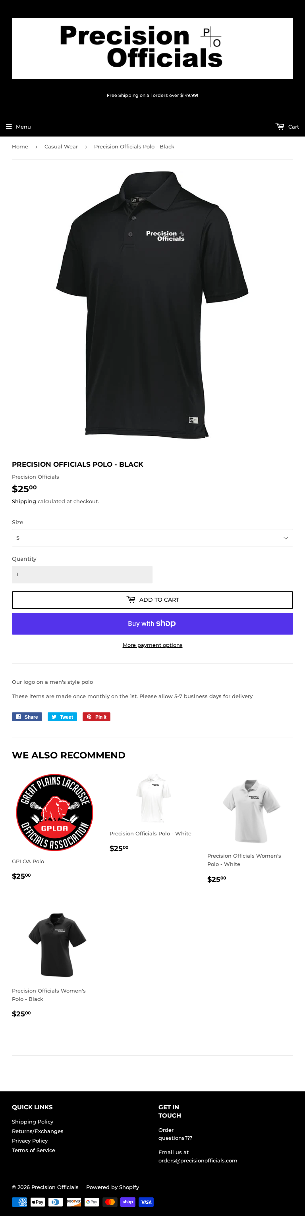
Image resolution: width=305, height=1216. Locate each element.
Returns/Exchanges (38, 1131)
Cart (293, 126)
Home (20, 146)
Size (17, 522)
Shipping (24, 501)
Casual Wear (61, 146)
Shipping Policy (32, 1121)
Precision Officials (55, 1187)
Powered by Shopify (112, 1187)
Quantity (24, 558)
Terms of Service (33, 1150)
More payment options (153, 645)
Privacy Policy (30, 1140)
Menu (23, 126)
